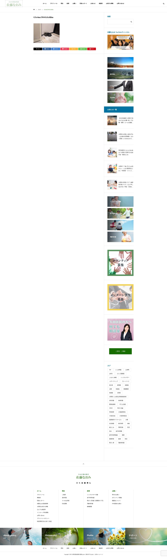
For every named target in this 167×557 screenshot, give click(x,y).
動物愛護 (126, 389)
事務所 (39, 497)
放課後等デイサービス (115, 419)
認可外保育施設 (113, 435)
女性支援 (111, 400)
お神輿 (127, 369)
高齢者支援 (121, 442)
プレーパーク (125, 381)
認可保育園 (119, 431)
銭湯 (119, 439)
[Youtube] (85, 483)
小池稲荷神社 (122, 412)
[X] (79, 483)
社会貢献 (64, 503)
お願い (74, 3)
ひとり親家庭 (120, 373)
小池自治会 (112, 416)
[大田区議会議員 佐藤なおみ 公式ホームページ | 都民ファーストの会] (14, 3)
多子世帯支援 (90, 497)
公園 (110, 389)
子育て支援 (120, 408)
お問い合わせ (120, 3)
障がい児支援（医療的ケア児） (95, 500)
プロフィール (53, 3)
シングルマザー (125, 377)
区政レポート (83, 3)
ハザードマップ (113, 381)
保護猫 (127, 385)
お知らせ (93, 3)
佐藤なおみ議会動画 (42, 503)
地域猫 (111, 392)
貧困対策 (111, 439)
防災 (126, 439)
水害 (127, 419)
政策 (68, 3)
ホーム (45, 3)
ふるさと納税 (113, 377)
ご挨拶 (64, 494)
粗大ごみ (111, 427)
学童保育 (111, 412)
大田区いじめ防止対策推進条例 (117, 396)
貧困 (123, 435)
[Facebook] (82, 483)
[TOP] (83, 463)
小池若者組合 (123, 416)
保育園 (119, 385)
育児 (128, 427)
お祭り (111, 373)
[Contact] (87, 483)
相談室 (101, 3)
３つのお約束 (65, 500)
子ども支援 (123, 404)
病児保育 (120, 423)
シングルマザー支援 (92, 494)
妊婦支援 (120, 400)
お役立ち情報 (109, 3)
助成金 (118, 389)
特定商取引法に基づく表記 (44, 521)
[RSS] (90, 483)
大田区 (119, 392)
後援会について (116, 500)
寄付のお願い (115, 494)
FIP (110, 369)
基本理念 (64, 497)
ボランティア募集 (117, 497)
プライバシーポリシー (43, 518)
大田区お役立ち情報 (42, 506)
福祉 (128, 423)
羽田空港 (120, 427)
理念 (62, 3)
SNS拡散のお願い (117, 503)
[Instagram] (77, 483)
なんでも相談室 (41, 509)
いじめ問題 (118, 369)
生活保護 (111, 423)
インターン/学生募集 (42, 512)
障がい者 (111, 442)
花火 (110, 431)
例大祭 (111, 385)
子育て (111, 408)
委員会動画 (112, 404)
